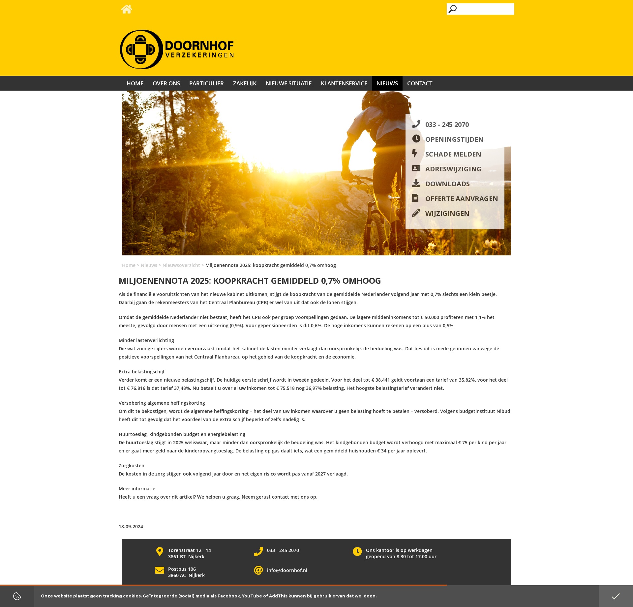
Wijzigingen (447, 213)
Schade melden (453, 154)
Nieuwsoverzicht (181, 265)
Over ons (166, 83)
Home (129, 265)
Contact (420, 83)
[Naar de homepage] (177, 49)
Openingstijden (454, 139)
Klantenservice (344, 83)
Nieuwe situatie (289, 83)
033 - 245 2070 (447, 124)
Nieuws (149, 265)
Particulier (206, 83)
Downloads (447, 183)
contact (280, 497)
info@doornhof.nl (287, 570)
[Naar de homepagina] (126, 11)
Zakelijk (244, 83)
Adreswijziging (453, 168)
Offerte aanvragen (461, 198)
